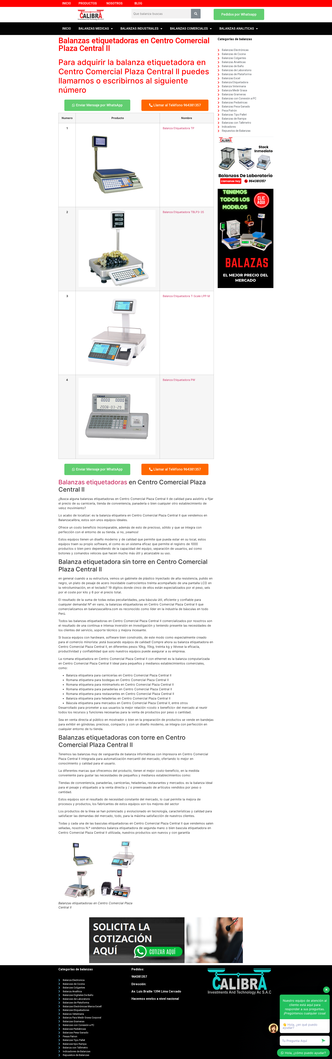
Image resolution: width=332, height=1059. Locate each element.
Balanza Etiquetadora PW (179, 379)
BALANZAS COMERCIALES (189, 28)
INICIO (66, 3)
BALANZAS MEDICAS (94, 28)
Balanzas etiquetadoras (92, 482)
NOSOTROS (114, 3)
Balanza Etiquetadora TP (178, 128)
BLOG (138, 3)
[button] (239, 14)
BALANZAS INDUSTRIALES (139, 28)
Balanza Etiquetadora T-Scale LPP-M (186, 296)
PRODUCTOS (88, 3)
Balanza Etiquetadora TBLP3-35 (183, 212)
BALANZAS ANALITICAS (236, 28)
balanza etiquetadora (155, 62)
